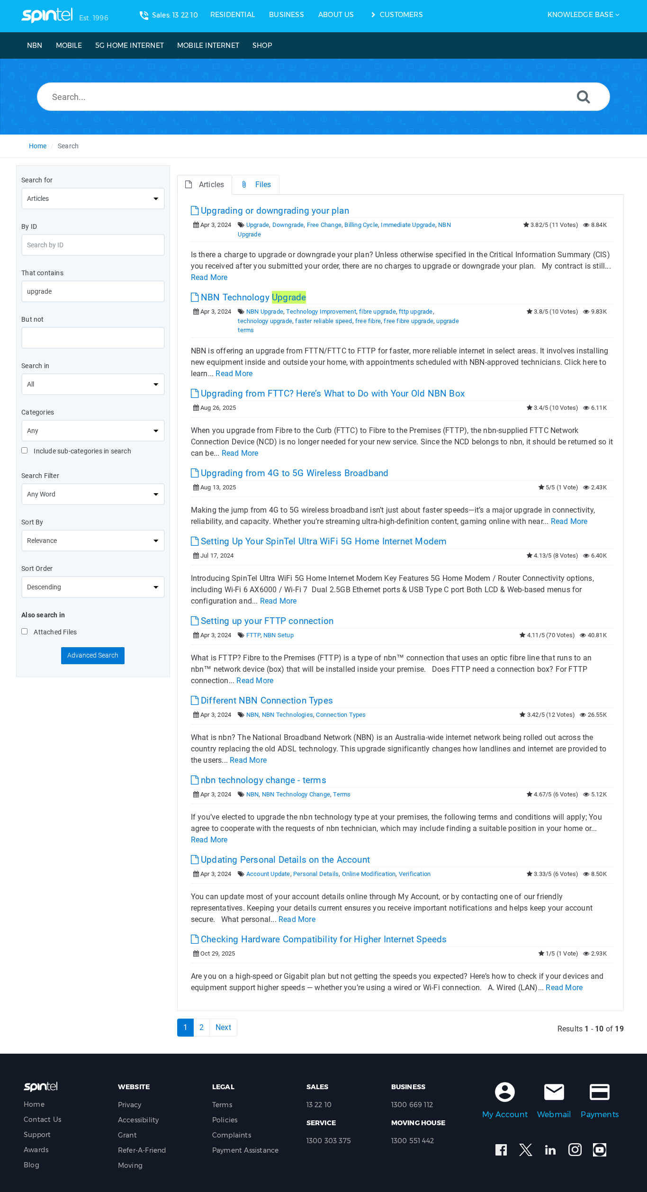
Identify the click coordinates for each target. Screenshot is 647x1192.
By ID (29, 226)
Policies (225, 1120)
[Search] (583, 96)
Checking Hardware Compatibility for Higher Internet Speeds (322, 939)
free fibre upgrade (408, 321)
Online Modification (369, 873)
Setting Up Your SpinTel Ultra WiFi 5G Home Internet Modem (322, 541)
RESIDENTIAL (232, 14)
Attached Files (54, 632)
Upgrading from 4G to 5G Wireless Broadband (293, 473)
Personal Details (316, 873)
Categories (37, 412)
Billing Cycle (361, 224)
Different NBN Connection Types (265, 700)
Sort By (32, 522)
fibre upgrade (377, 311)
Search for (37, 180)
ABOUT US (336, 14)
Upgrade (257, 224)
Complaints (231, 1135)
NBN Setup (278, 635)
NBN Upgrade (264, 311)
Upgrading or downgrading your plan (273, 210)
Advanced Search (92, 655)
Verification (415, 873)
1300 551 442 (412, 1141)
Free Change (324, 224)
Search (68, 146)
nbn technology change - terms (262, 780)
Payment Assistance (245, 1150)
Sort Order (37, 568)
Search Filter (40, 475)
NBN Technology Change (296, 794)
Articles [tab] (212, 184)
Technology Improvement (321, 311)
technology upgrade (265, 321)
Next (223, 1027)
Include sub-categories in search (81, 451)
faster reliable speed (323, 321)
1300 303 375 (328, 1141)
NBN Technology (252, 297)
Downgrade (288, 224)
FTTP (253, 635)
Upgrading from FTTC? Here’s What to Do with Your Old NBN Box (331, 393)
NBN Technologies (287, 714)
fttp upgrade (415, 311)
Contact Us (42, 1119)
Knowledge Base (580, 14)
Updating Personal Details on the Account (284, 859)
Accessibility (138, 1120)
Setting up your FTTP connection (265, 620)
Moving (130, 1165)
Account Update (268, 873)
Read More (209, 277)
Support (37, 1134)
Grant (127, 1135)
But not (32, 319)
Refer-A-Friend (142, 1150)
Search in (35, 366)
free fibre (368, 321)
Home (38, 146)
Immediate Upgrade (408, 224)
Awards (36, 1150)
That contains (42, 273)
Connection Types (341, 714)
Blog (31, 1165)
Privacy (129, 1105)
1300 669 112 (412, 1105)
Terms (341, 794)
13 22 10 (319, 1105)
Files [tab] (263, 184)
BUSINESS (286, 14)
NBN (252, 714)
